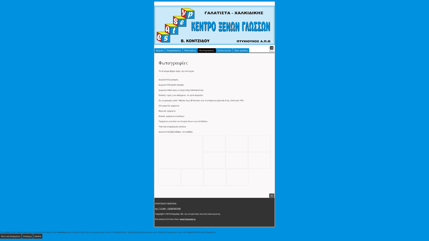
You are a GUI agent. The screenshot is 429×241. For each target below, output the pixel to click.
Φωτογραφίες (206, 50)
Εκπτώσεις (190, 50)
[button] (272, 49)
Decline (38, 236)
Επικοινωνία (224, 50)
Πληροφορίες (174, 50)
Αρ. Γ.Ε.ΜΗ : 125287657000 (168, 208)
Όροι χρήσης (241, 50)
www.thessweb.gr (188, 219)
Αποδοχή (27, 236)
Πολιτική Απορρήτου (10, 236)
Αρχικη (159, 50)
